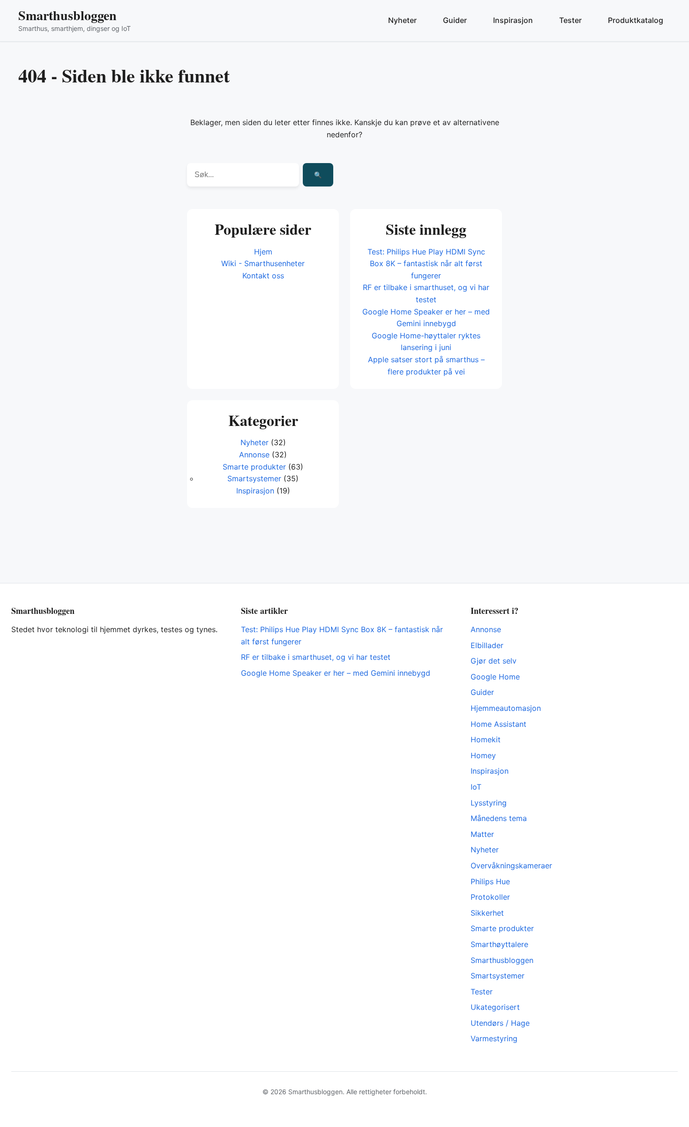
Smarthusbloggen (67, 15)
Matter (482, 834)
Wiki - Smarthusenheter (263, 263)
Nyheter (402, 20)
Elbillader (487, 645)
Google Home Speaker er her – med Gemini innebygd (335, 673)
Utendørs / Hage (500, 1023)
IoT (476, 786)
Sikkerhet (487, 913)
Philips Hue (490, 881)
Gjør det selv (494, 660)
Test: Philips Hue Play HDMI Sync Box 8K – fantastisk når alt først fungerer (426, 263)
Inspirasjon (513, 20)
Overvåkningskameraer (511, 865)
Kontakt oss (263, 275)
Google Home (495, 676)
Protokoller (490, 897)
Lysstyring (489, 802)
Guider (455, 20)
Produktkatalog (635, 20)
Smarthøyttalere (499, 944)
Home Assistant (498, 724)
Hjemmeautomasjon (506, 708)
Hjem (263, 251)
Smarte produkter (254, 466)
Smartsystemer (254, 478)
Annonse (254, 454)
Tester (570, 20)
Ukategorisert (495, 1007)
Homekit (486, 739)
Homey (483, 755)
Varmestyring (494, 1038)
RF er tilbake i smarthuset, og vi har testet (315, 657)
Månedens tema (499, 818)
